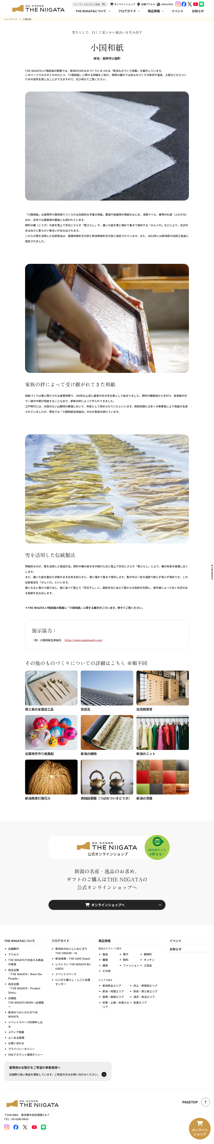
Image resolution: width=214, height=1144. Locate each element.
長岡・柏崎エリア (113, 997)
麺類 (105, 960)
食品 (105, 954)
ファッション (131, 965)
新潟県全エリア (111, 986)
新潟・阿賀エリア (113, 991)
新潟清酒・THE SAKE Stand (72, 958)
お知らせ (198, 11)
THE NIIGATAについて (90, 11)
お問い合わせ (16, 1043)
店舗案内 (13, 949)
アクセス (13, 954)
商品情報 (154, 11)
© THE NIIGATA (212, 572)
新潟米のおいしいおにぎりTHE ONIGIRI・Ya (71, 951)
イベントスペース (65, 974)
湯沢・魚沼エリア (144, 997)
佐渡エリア (140, 1002)
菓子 (125, 954)
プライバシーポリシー (21, 1049)
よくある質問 (16, 1038)
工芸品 (148, 965)
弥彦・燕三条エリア (145, 991)
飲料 (125, 960)
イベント (178, 11)
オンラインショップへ (108, 904)
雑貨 (105, 965)
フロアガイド (127, 11)
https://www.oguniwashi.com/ (83, 640)
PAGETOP (190, 1102)
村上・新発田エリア (145, 986)
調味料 (148, 954)
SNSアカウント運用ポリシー (25, 1054)
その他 (106, 971)
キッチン (149, 960)
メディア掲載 (16, 1032)
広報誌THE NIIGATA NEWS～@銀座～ (26, 1002)
